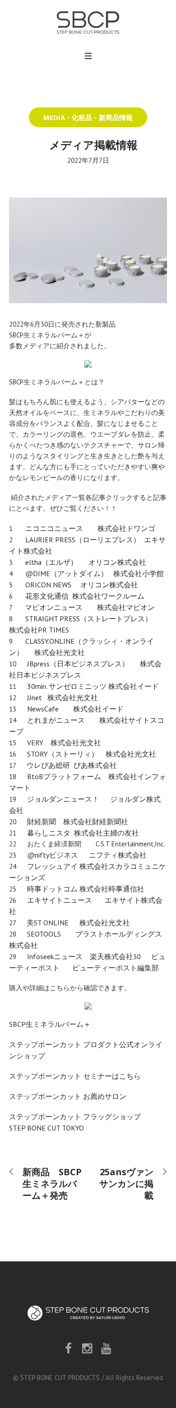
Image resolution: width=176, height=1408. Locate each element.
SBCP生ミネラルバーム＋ (50, 1024)
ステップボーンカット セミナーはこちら (75, 1075)
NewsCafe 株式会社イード (74, 708)
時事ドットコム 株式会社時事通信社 (85, 888)
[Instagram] (87, 1348)
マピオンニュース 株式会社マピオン (90, 607)
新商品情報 (116, 117)
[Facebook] (68, 1348)
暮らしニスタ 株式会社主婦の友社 (84, 832)
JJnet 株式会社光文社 (63, 697)
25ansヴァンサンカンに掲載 (126, 1183)
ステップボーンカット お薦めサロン (67, 1096)
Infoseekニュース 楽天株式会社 (80, 956)
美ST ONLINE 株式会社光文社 (78, 922)
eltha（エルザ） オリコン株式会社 (86, 562)
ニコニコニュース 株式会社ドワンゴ (94, 528)
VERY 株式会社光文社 (65, 742)
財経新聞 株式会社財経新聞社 (80, 821)
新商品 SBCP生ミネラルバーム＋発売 (52, 1183)
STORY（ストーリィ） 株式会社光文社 (90, 753)
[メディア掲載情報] (88, 249)
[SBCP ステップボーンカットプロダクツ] (88, 22)
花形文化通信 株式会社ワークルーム (87, 595)
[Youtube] (106, 1348)
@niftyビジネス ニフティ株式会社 (91, 854)
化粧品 (82, 117)
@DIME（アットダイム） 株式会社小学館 (95, 573)
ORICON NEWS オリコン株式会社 (84, 584)
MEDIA (54, 117)
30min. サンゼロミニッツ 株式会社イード (94, 686)
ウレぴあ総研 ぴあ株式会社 (73, 765)
